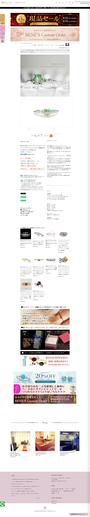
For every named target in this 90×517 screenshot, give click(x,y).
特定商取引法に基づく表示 (69, 491)
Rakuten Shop (54, 501)
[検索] (56, 2)
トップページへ (23, 50)
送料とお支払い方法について (64, 47)
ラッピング (67, 488)
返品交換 (73, 488)
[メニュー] (72, 2)
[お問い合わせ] (59, 2)
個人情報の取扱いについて (56, 491)
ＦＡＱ (58, 493)
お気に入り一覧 (40, 45)
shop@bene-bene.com (61, 481)
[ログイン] (63, 2)
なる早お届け (29, 50)
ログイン (51, 45)
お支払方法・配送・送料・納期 (57, 488)
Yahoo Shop (53, 503)
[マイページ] (66, 2)
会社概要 (53, 493)
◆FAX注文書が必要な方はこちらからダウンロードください (31, 189)
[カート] (69, 2)
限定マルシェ (34, 50)
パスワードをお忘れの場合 (59, 45)
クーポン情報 (34, 45)
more (38, 498)
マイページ (47, 45)
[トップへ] (7, 3)
